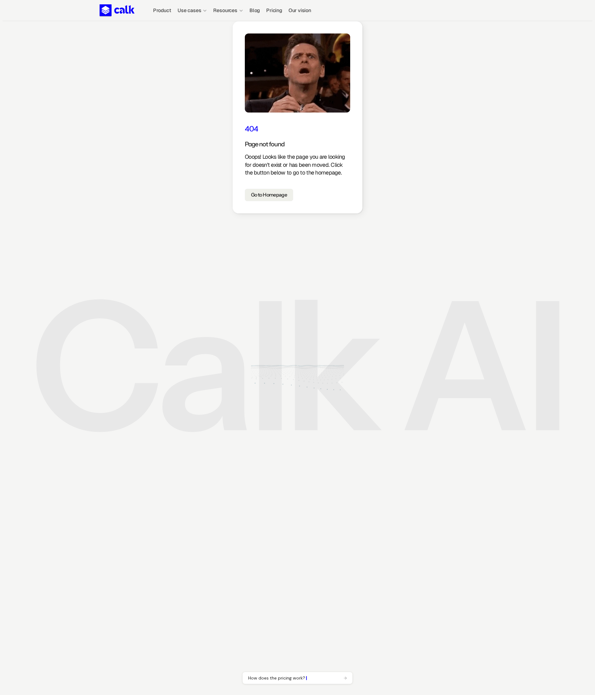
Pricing (274, 10)
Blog (254, 10)
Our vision (300, 10)
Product (162, 10)
